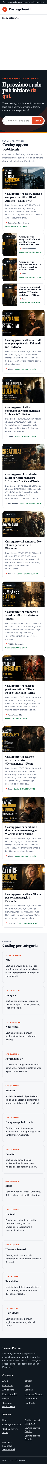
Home (5, 1420)
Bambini (10, 1154)
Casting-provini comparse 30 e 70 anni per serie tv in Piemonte (23, 544)
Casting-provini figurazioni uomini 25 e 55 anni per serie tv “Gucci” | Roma (30, 265)
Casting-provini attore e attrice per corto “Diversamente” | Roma (19, 760)
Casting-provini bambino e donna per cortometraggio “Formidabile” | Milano (21, 830)
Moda (8, 1186)
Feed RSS (7, 1442)
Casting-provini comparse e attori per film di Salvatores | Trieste (22, 615)
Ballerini (9, 659)
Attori (8, 170)
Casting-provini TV (11, 1424)
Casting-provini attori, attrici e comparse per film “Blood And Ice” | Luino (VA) (23, 197)
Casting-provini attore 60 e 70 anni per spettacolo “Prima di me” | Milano (23, 343)
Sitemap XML (8, 1449)
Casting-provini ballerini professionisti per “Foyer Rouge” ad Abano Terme (20, 689)
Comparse (9, 237)
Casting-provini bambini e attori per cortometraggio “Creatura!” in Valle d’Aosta (22, 477)
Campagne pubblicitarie (19, 1122)
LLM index (7, 1446)
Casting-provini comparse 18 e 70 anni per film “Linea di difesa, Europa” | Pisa (29, 240)
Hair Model (12, 1313)
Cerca (37, 120)
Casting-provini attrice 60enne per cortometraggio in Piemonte (23, 897)
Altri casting (12, 1027)
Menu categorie (10, 18)
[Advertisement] (23, 46)
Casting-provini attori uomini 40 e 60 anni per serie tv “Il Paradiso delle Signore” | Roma (30, 290)
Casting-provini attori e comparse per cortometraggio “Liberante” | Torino (22, 410)
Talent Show (12, 1281)
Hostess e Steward (15, 1249)
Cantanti (10, 1214)
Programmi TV (14, 1058)
